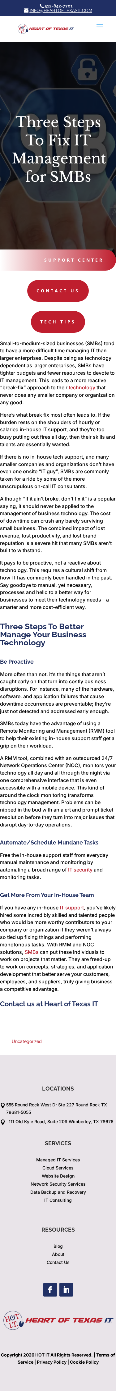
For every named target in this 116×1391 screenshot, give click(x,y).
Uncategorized (27, 1041)
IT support (72, 907)
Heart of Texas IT (71, 1004)
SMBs (32, 952)
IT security (80, 870)
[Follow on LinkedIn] (66, 1290)
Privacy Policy (52, 1362)
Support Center (74, 260)
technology (82, 387)
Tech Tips (58, 322)
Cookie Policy (84, 1362)
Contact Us (58, 291)
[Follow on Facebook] (50, 1290)
